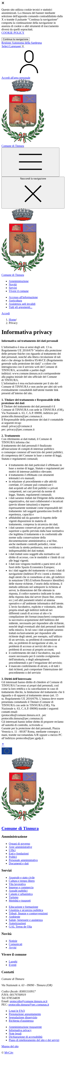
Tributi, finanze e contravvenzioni (28, 913)
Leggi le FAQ (17, 1010)
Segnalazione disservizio (23, 1017)
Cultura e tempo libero (22, 880)
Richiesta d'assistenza (21, 1020)
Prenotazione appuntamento (25, 1014)
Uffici (12, 850)
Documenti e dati (19, 863)
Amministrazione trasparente (25, 1026)
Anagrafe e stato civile (22, 877)
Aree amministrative (20, 846)
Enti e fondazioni (19, 853)
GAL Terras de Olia (20, 926)
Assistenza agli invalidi (22, 303)
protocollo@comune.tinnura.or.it (28, 1001)
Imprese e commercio (21, 887)
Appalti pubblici (18, 890)
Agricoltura (15, 300)
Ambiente (14, 916)
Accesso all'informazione (23, 297)
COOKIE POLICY (12, 32)
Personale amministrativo (23, 860)
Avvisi (12, 947)
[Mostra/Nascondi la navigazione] (30, 162)
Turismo (13, 897)
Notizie (13, 940)
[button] (19, 281)
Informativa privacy (20, 1030)
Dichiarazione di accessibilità (25, 1036)
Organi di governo (19, 843)
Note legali (15, 1033)
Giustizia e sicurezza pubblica (26, 910)
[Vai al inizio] (2, 744)
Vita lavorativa (17, 884)
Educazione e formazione (23, 906)
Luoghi (13, 961)
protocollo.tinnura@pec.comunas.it (28, 1004)
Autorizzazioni (17, 923)
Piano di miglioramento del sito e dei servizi (34, 1040)
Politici (13, 856)
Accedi (5, 313)
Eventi (12, 964)
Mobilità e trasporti (20, 900)
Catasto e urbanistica (21, 894)
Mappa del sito (10, 1046)
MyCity (8, 1052)
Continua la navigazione (15, 39)
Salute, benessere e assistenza (26, 920)
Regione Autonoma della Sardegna (21, 42)
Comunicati (15, 944)
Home (12, 319)
